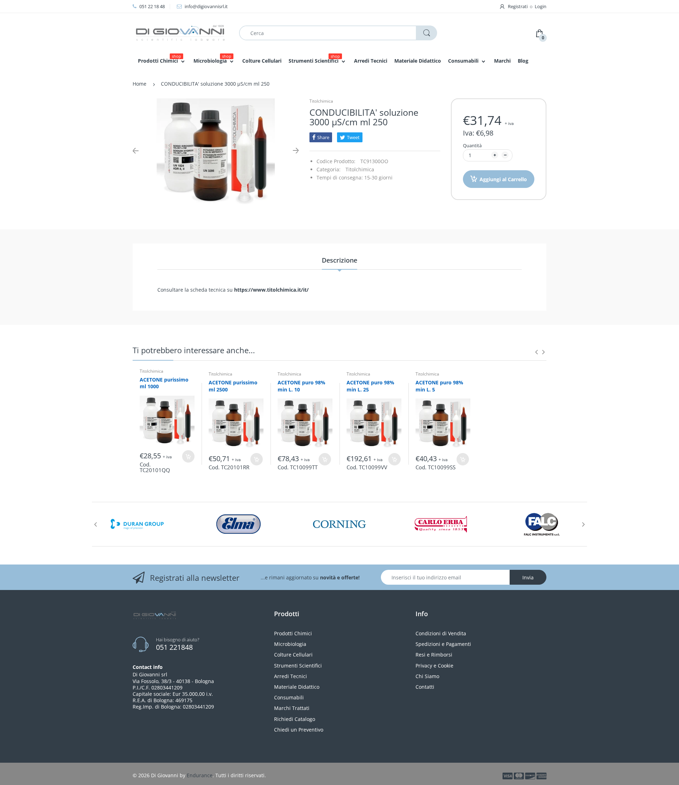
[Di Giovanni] (180, 32)
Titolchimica (321, 101)
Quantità (472, 145)
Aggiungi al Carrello (503, 179)
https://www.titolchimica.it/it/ (271, 289)
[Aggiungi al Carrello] (188, 456)
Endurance (200, 775)
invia (528, 577)
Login (540, 6)
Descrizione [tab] (339, 260)
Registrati (518, 6)
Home (139, 83)
